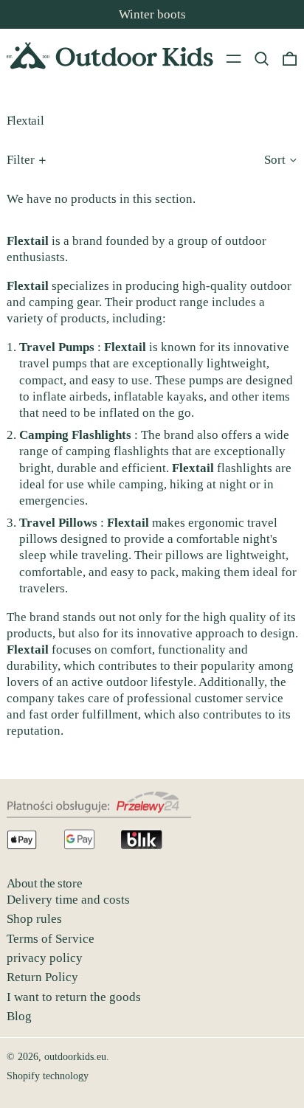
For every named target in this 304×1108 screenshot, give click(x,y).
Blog (19, 1016)
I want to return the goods (74, 997)
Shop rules (34, 919)
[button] (261, 58)
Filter (21, 160)
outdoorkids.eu (75, 1056)
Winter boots (152, 14)
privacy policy (45, 958)
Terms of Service (50, 939)
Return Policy (42, 977)
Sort (275, 160)
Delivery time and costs (68, 900)
